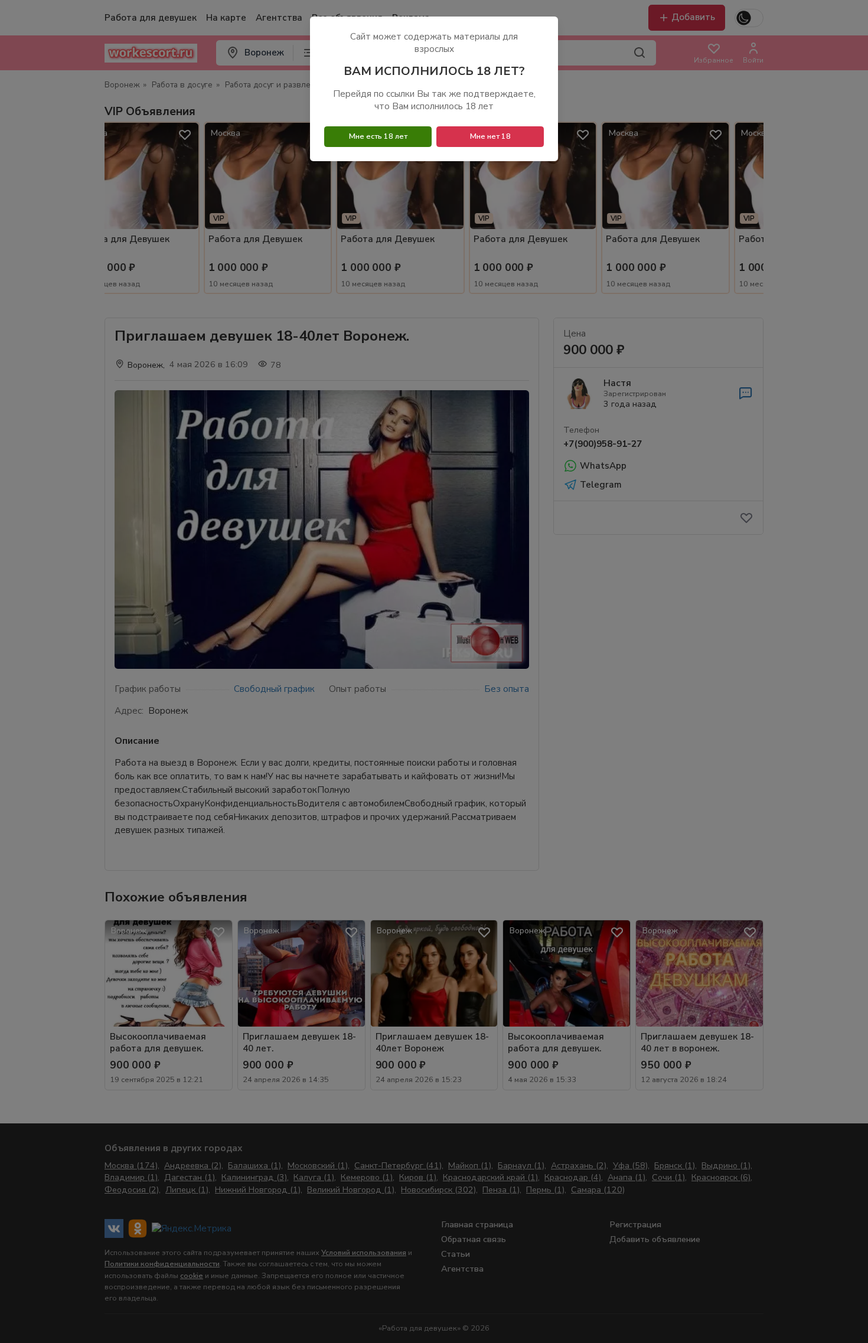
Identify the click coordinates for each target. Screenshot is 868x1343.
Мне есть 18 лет (378, 136)
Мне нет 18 (490, 136)
